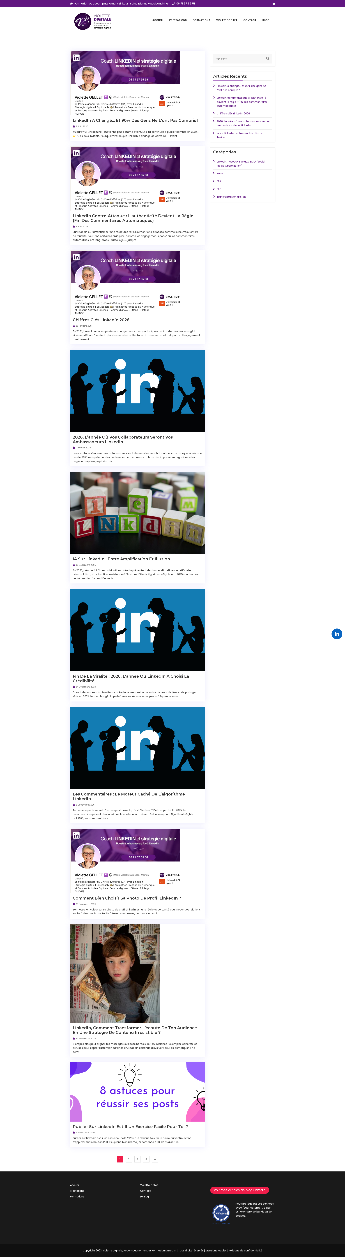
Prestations (178, 20)
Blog (266, 20)
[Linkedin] (337, 633)
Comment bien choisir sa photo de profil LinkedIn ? (127, 898)
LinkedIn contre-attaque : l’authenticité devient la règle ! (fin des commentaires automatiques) (134, 218)
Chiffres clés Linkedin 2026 (101, 320)
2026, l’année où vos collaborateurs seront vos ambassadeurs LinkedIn (123, 439)
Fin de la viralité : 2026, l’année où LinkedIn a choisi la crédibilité (131, 678)
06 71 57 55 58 (186, 3)
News (220, 173)
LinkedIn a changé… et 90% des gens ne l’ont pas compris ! (135, 120)
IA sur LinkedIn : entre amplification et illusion (121, 559)
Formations (201, 20)
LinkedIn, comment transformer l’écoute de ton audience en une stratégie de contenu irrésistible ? (135, 1030)
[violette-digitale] (93, 21)
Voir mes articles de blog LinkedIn (240, 1190)
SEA (219, 181)
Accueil (157, 20)
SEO (219, 189)
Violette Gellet (226, 20)
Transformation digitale (231, 197)
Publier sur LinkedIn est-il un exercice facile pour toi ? (130, 1126)
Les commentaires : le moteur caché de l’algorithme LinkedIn (129, 796)
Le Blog (144, 1196)
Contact (249, 20)
